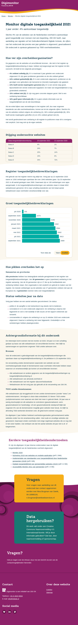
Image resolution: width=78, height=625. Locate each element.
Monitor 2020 (18, 453)
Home (4, 16)
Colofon (49, 590)
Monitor (10, 16)
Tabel (58, 253)
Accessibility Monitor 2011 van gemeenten (29, 467)
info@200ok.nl (13, 599)
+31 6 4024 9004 (16, 596)
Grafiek (65, 253)
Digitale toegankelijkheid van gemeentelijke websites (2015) (35, 464)
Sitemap (49, 593)
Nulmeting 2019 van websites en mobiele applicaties (32, 455)
